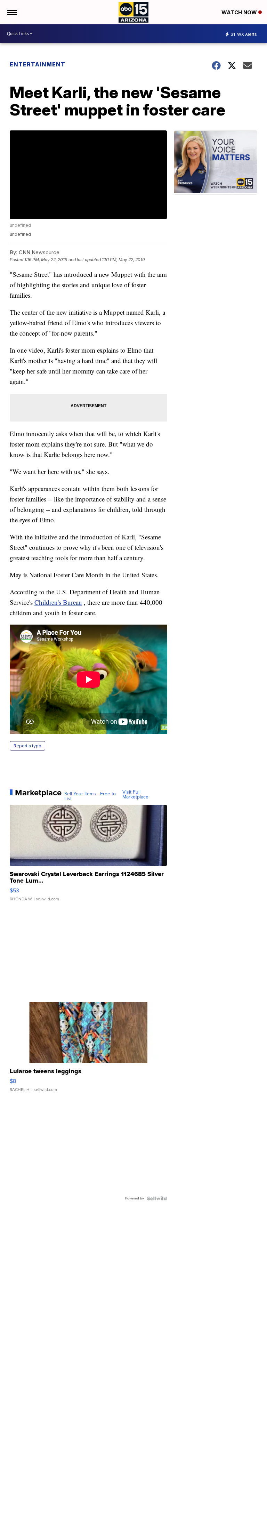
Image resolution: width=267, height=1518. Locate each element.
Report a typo (27, 745)
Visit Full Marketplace (135, 795)
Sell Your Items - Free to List (90, 796)
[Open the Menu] (11, 12)
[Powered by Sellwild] (157, 1198)
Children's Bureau (58, 602)
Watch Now (239, 12)
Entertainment (37, 64)
